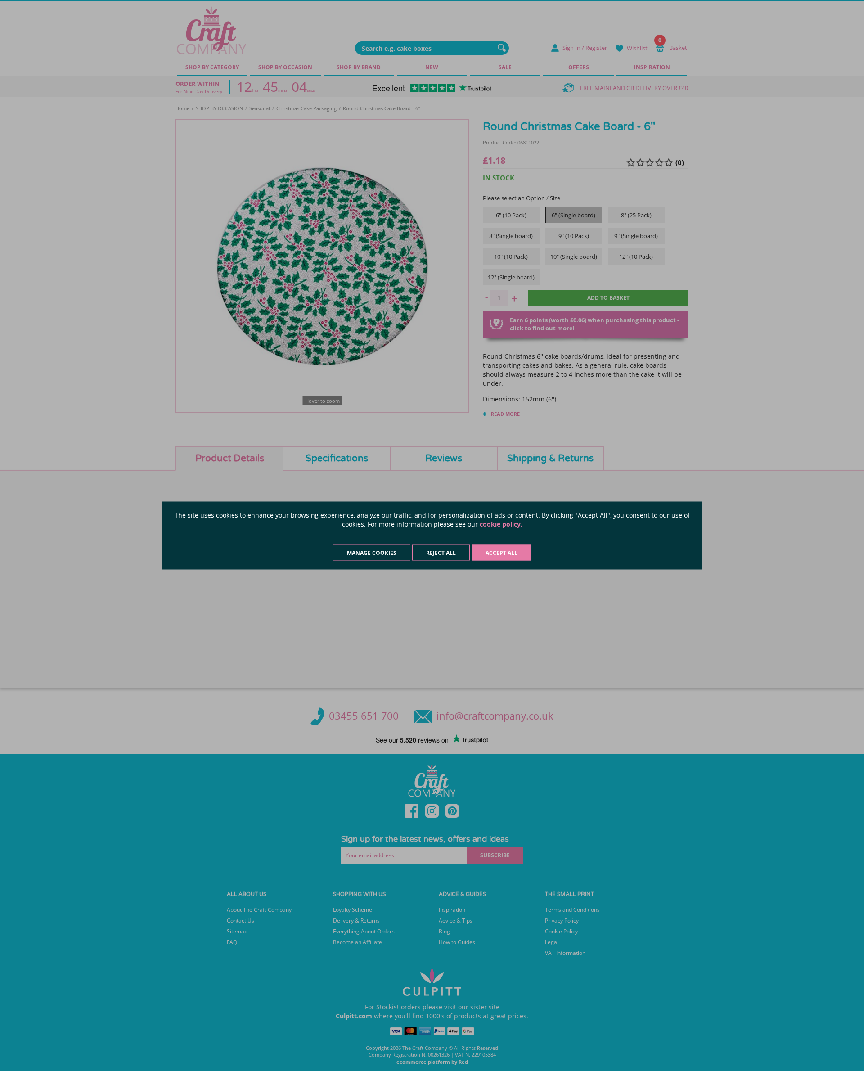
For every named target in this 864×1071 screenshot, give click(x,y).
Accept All (502, 553)
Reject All (441, 553)
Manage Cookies (371, 553)
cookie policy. (501, 524)
